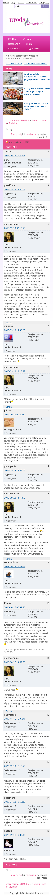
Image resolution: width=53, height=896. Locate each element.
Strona (9, 322)
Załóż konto (31, 2)
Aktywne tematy (14, 63)
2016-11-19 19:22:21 (14, 718)
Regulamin (14, 43)
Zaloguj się (44, 2)
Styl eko (13, 123)
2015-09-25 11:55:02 (14, 470)
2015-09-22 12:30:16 (14, 155)
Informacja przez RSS (18, 142)
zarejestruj (31, 134)
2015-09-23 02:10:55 (14, 228)
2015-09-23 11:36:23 (14, 330)
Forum (6, 2)
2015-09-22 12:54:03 (14, 189)
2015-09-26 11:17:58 (14, 497)
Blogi (13, 2)
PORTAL (12, 39)
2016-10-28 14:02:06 (14, 662)
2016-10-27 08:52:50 (14, 607)
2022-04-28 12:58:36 (14, 801)
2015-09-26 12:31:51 (14, 566)
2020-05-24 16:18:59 (14, 765)
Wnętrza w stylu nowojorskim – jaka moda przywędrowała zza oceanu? (37, 77)
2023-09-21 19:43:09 (14, 834)
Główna (27, 39)
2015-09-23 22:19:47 (14, 371)
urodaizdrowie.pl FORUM (18, 120)
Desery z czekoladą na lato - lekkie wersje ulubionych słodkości (37, 106)
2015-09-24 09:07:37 (14, 414)
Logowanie (33, 48)
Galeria (21, 2)
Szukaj (29, 43)
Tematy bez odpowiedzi (35, 63)
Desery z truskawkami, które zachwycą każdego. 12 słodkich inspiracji (37, 91)
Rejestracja (14, 48)
